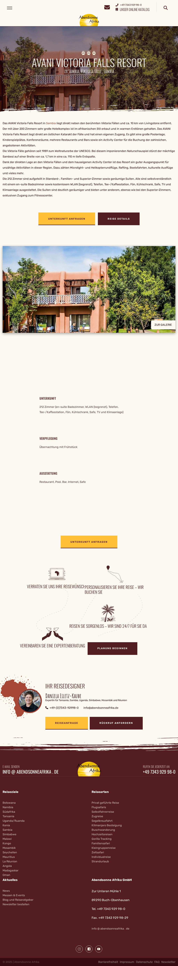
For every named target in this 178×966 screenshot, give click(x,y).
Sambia (51, 123)
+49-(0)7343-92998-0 (64, 707)
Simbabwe (9, 834)
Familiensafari (101, 843)
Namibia (8, 807)
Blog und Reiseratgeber (18, 899)
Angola (7, 866)
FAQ (157, 962)
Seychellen (10, 852)
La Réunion (10, 861)
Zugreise (97, 816)
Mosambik (9, 848)
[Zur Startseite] (89, 20)
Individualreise (101, 857)
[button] (89, 289)
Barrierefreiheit (108, 962)
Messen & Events (14, 895)
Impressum (127, 962)
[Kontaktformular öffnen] (107, 7)
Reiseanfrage (66, 723)
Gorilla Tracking (102, 838)
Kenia (6, 825)
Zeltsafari (98, 852)
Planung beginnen (112, 648)
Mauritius (9, 857)
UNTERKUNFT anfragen (66, 218)
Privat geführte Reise (105, 802)
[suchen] (166, 8)
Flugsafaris (99, 807)
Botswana (9, 802)
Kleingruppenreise (104, 848)
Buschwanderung (103, 829)
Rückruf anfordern (116, 723)
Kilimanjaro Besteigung (107, 825)
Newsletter (168, 962)
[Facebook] (89, 949)
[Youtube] (98, 949)
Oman (6, 875)
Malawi (7, 838)
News (6, 890)
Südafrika (9, 811)
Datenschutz (144, 962)
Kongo (7, 843)
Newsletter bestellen (16, 904)
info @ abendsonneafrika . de (31, 772)
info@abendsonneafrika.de (100, 707)
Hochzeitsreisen (102, 834)
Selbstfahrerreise (103, 811)
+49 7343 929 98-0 (159, 772)
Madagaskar (10, 870)
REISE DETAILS (119, 218)
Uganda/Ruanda (14, 820)
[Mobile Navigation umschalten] (9, 8)
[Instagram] (79, 949)
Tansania (8, 816)
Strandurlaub (100, 861)
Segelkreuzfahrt (102, 820)
